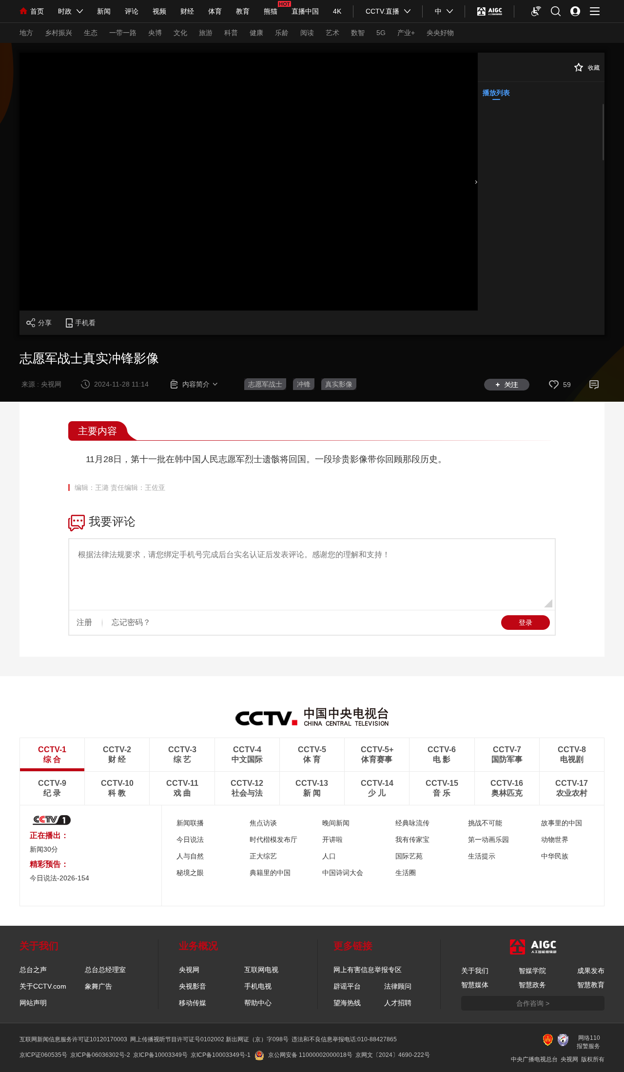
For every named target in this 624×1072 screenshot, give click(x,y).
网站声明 (33, 1003)
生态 (91, 33)
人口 (329, 856)
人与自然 (190, 856)
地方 (26, 33)
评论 (131, 11)
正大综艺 (263, 856)
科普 (231, 33)
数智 (358, 33)
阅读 (307, 33)
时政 (65, 11)
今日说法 (190, 839)
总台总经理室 (105, 970)
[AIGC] (489, 11)
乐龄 (282, 33)
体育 (215, 11)
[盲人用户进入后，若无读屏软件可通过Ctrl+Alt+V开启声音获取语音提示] (536, 11)
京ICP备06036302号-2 (100, 1055)
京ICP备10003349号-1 (221, 1055)
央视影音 (192, 986)
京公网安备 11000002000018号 (310, 1055)
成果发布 (590, 971)
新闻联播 (190, 823)
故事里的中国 (561, 823)
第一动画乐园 (488, 839)
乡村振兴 (58, 33)
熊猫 (270, 11)
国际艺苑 (409, 856)
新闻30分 (44, 849)
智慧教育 (590, 985)
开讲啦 (332, 839)
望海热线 (347, 1003)
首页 (37, 11)
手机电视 (258, 986)
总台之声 (33, 970)
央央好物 (440, 33)
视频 (159, 11)
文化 (180, 33)
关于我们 (474, 971)
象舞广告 (98, 986)
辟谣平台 (347, 986)
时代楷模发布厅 (273, 839)
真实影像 (338, 384)
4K (337, 11)
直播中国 (305, 11)
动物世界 (554, 839)
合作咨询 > (532, 1003)
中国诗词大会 (342, 873)
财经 (187, 11)
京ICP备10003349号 (160, 1055)
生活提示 (481, 856)
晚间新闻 (336, 823)
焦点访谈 (263, 823)
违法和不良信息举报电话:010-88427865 (344, 1039)
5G (381, 33)
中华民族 (554, 856)
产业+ (406, 33)
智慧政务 (532, 985)
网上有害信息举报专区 (367, 970)
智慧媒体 (474, 985)
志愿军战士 (265, 384)
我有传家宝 (412, 839)
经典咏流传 (412, 823)
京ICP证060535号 (43, 1055)
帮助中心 (258, 1003)
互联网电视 (261, 970)
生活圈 (405, 873)
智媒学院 (532, 971)
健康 (256, 33)
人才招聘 (397, 1003)
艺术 (332, 33)
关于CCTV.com (43, 986)
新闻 (104, 11)
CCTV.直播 (382, 11)
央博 (155, 33)
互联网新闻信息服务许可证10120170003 (73, 1039)
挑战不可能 (485, 823)
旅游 (206, 33)
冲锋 (304, 384)
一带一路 (122, 33)
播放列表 (496, 93)
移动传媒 (192, 1003)
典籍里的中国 (270, 873)
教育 (243, 11)
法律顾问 (397, 986)
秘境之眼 (190, 873)
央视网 (189, 970)
